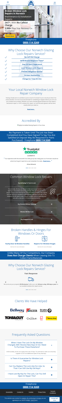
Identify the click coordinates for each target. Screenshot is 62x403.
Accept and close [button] (54, 399)
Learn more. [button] (34, 400)
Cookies (31, 392)
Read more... (31, 109)
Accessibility (9, 392)
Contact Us (20, 392)
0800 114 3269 (31, 42)
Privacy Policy (42, 392)
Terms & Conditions (53, 392)
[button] (5, 282)
